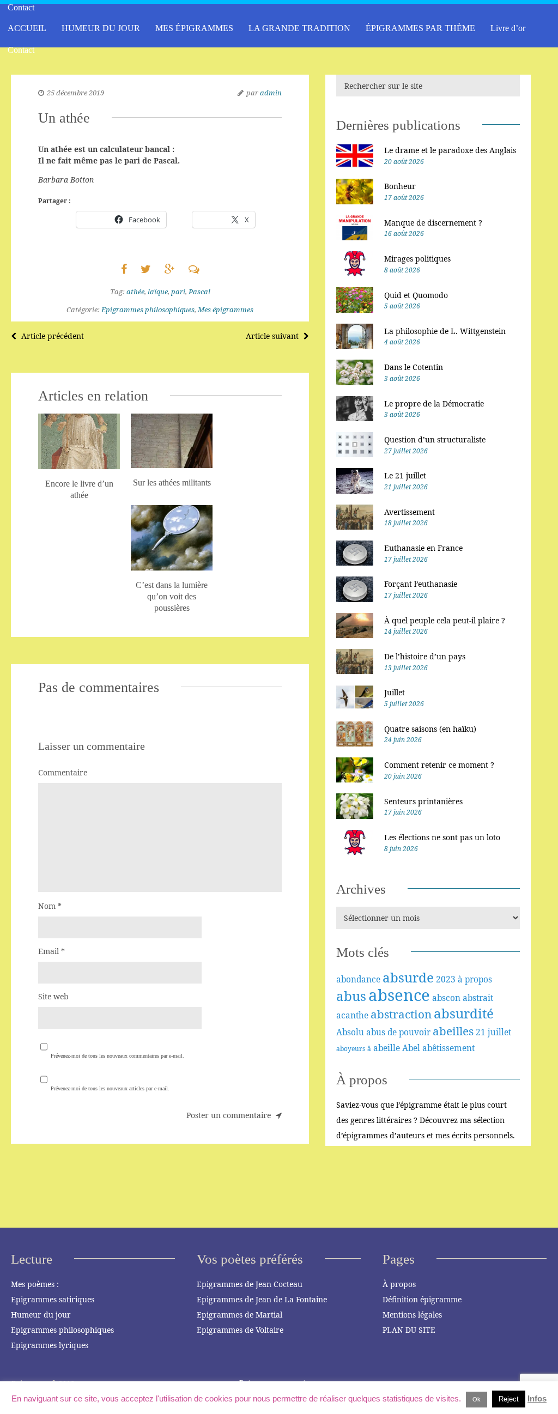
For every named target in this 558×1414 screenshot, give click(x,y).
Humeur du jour (41, 1314)
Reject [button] (509, 1399)
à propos (475, 979)
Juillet (394, 692)
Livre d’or (507, 28)
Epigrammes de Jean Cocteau (249, 1284)
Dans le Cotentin (413, 367)
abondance (358, 979)
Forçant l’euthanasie (420, 584)
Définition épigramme (422, 1299)
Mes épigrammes (225, 309)
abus (351, 996)
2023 (446, 979)
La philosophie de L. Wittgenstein (445, 331)
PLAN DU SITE (409, 1330)
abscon (446, 998)
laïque (158, 291)
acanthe (352, 1015)
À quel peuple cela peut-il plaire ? (444, 620)
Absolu (350, 1032)
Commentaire (62, 772)
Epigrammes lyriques (49, 1345)
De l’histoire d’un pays (424, 656)
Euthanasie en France (423, 548)
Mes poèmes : (35, 1284)
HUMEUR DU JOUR (101, 28)
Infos (537, 1398)
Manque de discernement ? (433, 222)
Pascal (199, 291)
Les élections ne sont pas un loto (442, 837)
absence (399, 995)
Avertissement (409, 512)
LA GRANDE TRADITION (299, 28)
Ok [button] (476, 1399)
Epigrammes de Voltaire (240, 1330)
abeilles (453, 1031)
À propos (399, 1284)
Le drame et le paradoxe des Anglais (450, 150)
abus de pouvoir (398, 1032)
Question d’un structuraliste (435, 439)
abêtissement (448, 1048)
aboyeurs (350, 1048)
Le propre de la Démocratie (434, 403)
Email (51, 951)
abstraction (401, 1014)
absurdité (464, 1013)
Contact (21, 49)
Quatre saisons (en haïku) (430, 729)
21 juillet (493, 1032)
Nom (50, 906)
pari (178, 291)
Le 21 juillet (405, 475)
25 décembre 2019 (75, 93)
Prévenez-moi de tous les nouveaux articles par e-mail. (110, 1088)
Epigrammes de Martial (239, 1314)
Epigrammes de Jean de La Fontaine (262, 1299)
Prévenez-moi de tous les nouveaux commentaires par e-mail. (117, 1056)
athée (135, 291)
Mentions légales (412, 1314)
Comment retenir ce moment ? (439, 765)
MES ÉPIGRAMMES (194, 28)
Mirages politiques (417, 258)
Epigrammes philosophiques (148, 309)
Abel (411, 1048)
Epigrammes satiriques (52, 1299)
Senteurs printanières (423, 801)
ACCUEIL (27, 28)
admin (271, 93)
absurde (408, 977)
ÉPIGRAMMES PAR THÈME (420, 28)
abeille (386, 1048)
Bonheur (400, 186)
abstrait (478, 998)
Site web (53, 996)
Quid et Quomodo (416, 295)
